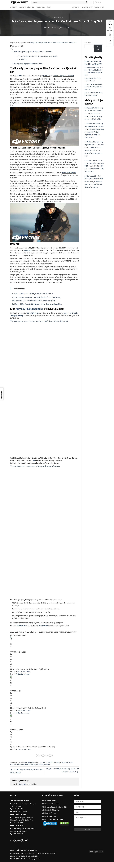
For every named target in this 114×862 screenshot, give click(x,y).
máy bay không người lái (29, 308)
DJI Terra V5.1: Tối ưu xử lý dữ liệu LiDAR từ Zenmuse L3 (94, 110)
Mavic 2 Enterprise (69, 173)
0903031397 (43, 626)
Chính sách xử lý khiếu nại (51, 804)
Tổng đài (110, 24)
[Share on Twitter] (41, 755)
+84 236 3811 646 (24, 749)
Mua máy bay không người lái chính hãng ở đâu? (28, 64)
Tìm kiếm (88, 43)
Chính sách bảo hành (49, 813)
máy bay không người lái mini (42, 764)
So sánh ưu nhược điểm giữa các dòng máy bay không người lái (39, 56)
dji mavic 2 (57, 762)
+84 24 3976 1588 (24, 710)
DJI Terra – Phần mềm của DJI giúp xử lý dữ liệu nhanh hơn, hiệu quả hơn (37, 304)
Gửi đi (87, 829)
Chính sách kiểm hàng (49, 816)
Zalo (110, 37)
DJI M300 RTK (49, 762)
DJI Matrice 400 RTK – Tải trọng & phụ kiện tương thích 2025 (94, 163)
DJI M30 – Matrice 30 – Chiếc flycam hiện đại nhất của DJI (32, 294)
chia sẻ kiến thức (56, 18)
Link (33, 460)
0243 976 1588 (18, 809)
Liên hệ (48, 7)
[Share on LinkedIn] (51, 755)
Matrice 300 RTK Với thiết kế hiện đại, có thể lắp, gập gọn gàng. (33, 301)
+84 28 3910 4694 (24, 672)
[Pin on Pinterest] (48, 755)
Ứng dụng (13, 7)
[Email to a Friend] (44, 755)
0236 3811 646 (18, 834)
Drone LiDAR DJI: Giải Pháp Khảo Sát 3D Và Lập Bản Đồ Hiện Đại (94, 86)
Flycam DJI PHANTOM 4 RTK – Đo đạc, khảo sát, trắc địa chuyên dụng (36, 297)
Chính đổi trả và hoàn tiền (50, 810)
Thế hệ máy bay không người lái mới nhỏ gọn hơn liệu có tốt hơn (33, 52)
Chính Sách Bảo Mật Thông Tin (52, 819)
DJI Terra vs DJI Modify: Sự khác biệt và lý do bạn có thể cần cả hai (93, 116)
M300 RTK (23, 59)
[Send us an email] (19, 840)
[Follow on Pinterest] (22, 840)
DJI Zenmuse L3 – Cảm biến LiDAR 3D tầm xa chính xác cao (94, 178)
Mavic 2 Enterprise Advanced (25, 764)
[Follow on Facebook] (12, 840)
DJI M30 (43, 762)
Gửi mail (110, 43)
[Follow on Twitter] (15, 840)
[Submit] (86, 2)
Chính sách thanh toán (49, 801)
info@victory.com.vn (20, 811)
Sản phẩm (30, 7)
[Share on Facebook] (37, 755)
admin (68, 28)
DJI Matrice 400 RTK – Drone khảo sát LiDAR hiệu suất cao (94, 168)
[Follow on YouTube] (26, 840)
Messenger (110, 30)
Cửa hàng (22, 7)
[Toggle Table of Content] (11, 49)
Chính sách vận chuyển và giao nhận (54, 807)
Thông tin (40, 7)
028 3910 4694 (18, 822)
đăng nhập (22, 784)
